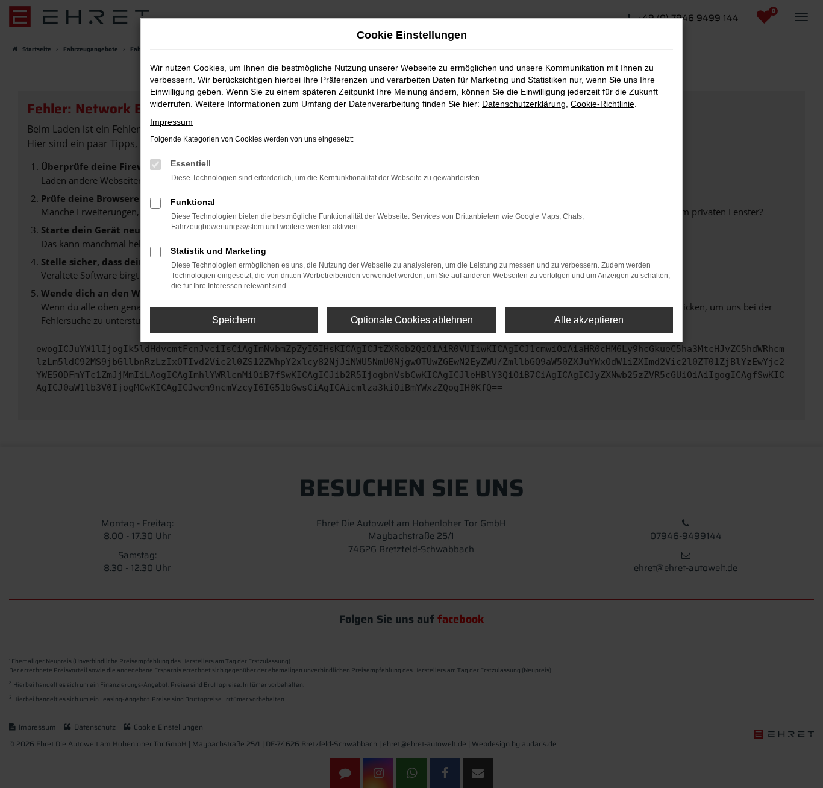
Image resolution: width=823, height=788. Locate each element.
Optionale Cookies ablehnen (412, 320)
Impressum (171, 122)
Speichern (234, 320)
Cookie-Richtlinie (602, 104)
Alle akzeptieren (589, 320)
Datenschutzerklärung (524, 104)
